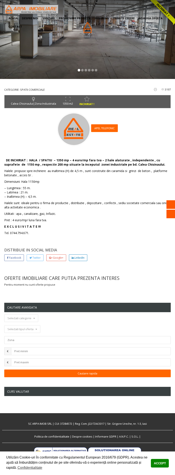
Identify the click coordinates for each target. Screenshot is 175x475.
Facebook (15, 258)
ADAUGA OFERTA (151, 18)
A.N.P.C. (124, 436)
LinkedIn (79, 258)
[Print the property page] (155, 90)
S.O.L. (135, 436)
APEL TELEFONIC (104, 128)
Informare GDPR (105, 436)
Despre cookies (82, 436)
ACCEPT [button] (160, 463)
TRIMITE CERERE (124, 18)
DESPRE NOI (30, 18)
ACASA (13, 18)
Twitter (36, 258)
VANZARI (48, 18)
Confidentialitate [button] (30, 467)
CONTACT (15, 26)
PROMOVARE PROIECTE (74, 18)
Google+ (57, 258)
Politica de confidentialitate (51, 436)
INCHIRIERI (102, 18)
